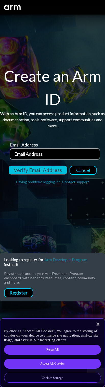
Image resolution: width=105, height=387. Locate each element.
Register (19, 293)
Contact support (75, 182)
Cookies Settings (52, 378)
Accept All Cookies (52, 363)
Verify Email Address (38, 170)
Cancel (83, 170)
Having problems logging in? (38, 182)
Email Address (24, 145)
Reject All (52, 349)
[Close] (97, 324)
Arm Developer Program (65, 259)
